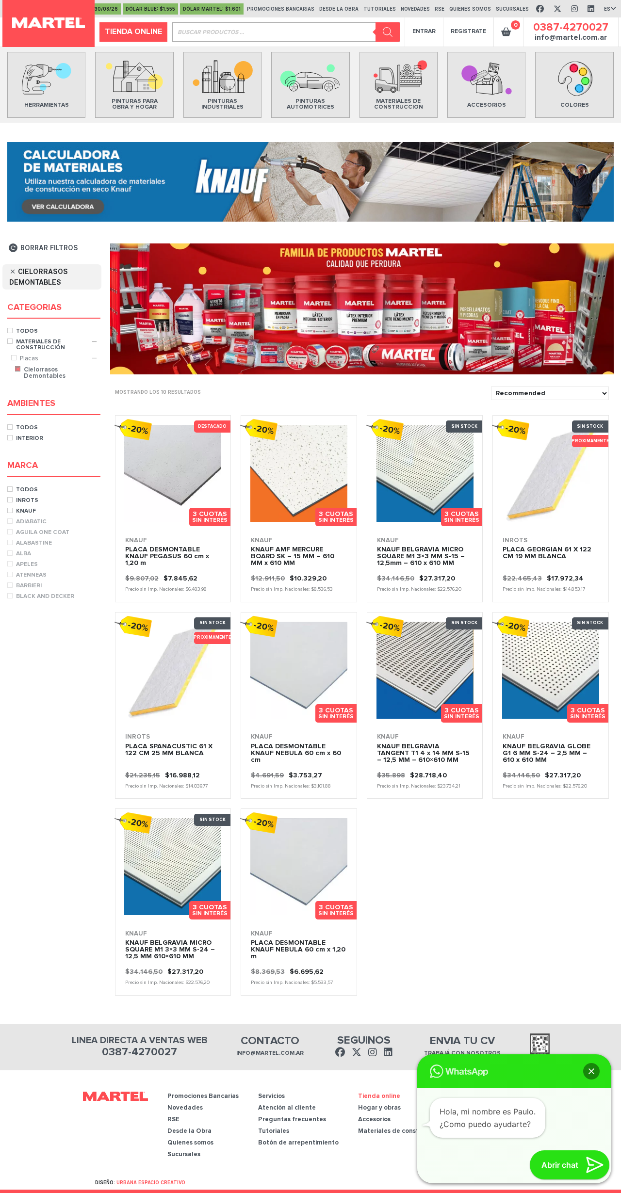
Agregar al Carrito (450, 523)
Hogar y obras (379, 1108)
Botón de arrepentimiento (298, 1143)
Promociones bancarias (280, 9)
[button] (591, 1071)
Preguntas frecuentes (292, 1119)
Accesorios (374, 1119)
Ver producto (140, 523)
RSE (439, 9)
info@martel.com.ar (571, 37)
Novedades (415, 9)
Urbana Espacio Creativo (150, 1182)
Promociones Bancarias (203, 1096)
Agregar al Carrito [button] (198, 523)
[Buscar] (388, 32)
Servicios (271, 1096)
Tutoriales (379, 9)
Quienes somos (470, 9)
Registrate (468, 31)
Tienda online (133, 31)
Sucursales (512, 9)
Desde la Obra (339, 9)
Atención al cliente (287, 1108)
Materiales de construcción (399, 1131)
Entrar (424, 31)
